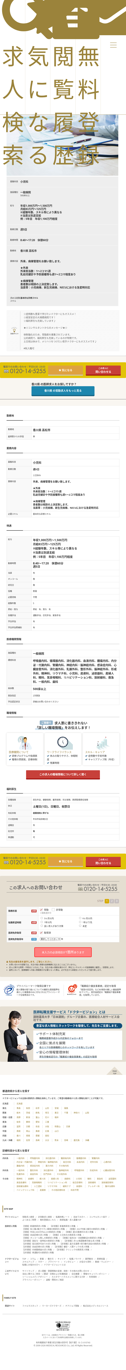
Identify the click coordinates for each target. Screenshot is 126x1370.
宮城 (57, 1108)
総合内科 (67, 1162)
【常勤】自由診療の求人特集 (35, 1235)
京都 (28, 1126)
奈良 (38, 1126)
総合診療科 (78, 1182)
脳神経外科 (64, 1170)
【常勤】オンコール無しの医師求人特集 (40, 1238)
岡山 (28, 1131)
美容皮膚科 (21, 1182)
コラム (33, 1258)
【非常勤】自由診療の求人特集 (36, 1246)
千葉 (66, 1112)
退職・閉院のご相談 (55, 1279)
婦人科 (42, 1178)
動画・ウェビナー (103, 1261)
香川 (19, 1135)
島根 (38, 1131)
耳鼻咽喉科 (37, 1182)
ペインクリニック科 (25, 1190)
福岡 (19, 1140)
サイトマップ (28, 1271)
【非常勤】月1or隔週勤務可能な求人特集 (82, 1240)
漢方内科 (49, 1165)
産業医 (43, 1190)
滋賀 (19, 1126)
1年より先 (87, 922)
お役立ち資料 (85, 1261)
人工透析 (38, 1186)
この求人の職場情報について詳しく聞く (63, 774)
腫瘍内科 (20, 1165)
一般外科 (20, 1170)
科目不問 (75, 1190)
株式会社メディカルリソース (95, 1305)
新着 (42, 1258)
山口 (57, 1131)
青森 (19, 1108)
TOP (24, 1258)
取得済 (47, 932)
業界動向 (89, 1258)
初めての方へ (79, 1217)
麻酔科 (67, 1178)
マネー (41, 1261)
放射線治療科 (22, 1186)
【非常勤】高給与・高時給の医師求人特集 (41, 1240)
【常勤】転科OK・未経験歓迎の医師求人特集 (82, 1238)
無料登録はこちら (48, 1220)
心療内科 (107, 1162)
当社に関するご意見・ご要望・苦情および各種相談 (45, 1274)
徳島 (28, 1135)
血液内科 (80, 1162)
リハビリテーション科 (57, 1182)
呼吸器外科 (79, 1170)
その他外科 (62, 1174)
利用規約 (93, 1277)
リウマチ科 (52, 1186)
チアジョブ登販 (72, 1305)
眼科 (89, 1178)
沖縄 (87, 1140)
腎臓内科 (96, 1158)
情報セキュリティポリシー (95, 1274)
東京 (57, 1112)
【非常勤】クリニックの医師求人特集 (72, 1249)
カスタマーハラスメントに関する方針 (68, 1277)
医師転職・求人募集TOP (70, 1220)
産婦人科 (55, 1178)
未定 (85, 926)
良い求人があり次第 (53, 926)
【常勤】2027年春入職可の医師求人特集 (87, 1229)
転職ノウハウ (75, 1258)
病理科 (79, 1186)
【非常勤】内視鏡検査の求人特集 (37, 1249)
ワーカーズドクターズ (51, 1305)
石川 (47, 1117)
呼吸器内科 (35, 1158)
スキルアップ (28, 1261)
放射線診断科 (107, 1182)
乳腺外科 (20, 1174)
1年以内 (48, 922)
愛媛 (38, 1135)
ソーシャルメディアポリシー (35, 1277)
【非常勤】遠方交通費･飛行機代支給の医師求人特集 (83, 1243)
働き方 (51, 1258)
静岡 (28, 1122)
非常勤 (59, 909)
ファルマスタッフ (30, 1305)
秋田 (28, 1108)
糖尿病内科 (66, 1158)
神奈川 (77, 1112)
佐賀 (28, 1140)
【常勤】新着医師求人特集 (34, 1226)
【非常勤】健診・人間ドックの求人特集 (71, 1246)
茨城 (28, 1112)
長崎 (38, 1140)
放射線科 (92, 1182)
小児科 (79, 1178)
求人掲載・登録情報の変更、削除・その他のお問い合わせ (63, 1271)
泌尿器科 (112, 1178)
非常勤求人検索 (45, 1217)
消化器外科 (48, 1170)
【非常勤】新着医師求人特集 (62, 1226)
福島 (66, 1108)
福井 (57, 1117)
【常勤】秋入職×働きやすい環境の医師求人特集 (43, 1229)
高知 (47, 1135)
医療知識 (101, 1258)
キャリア (61, 1258)
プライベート (54, 1261)
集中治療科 (110, 1186)
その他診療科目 (58, 1190)
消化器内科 (50, 1158)
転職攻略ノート (63, 1217)
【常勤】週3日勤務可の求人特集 (79, 1232)
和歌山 (58, 1126)
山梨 (87, 1112)
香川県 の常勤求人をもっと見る (63, 390)
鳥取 (19, 1131)
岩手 (38, 1108)
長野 (19, 1117)
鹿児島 (77, 1140)
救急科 (100, 1178)
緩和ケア (67, 1186)
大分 (47, 1140)
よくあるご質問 (29, 1220)
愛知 (38, 1122)
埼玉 (47, 1112)
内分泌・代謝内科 (24, 1162)
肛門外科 (47, 1174)
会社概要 (75, 1274)
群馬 (38, 1112)
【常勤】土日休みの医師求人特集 (66, 1235)
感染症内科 (35, 1165)
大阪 (47, 1126)
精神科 (19, 1178)
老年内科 (94, 1162)
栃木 (19, 1112)
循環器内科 (81, 1158)
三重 (47, 1122)
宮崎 (66, 1140)
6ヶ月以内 (87, 918)
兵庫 (68, 1126)
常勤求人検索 (28, 1217)
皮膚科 (31, 1178)
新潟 (28, 1117)
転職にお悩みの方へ (31, 1264)
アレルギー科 (94, 1186)
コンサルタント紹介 (98, 1217)
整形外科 (34, 1170)
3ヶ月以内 (49, 918)
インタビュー (69, 1261)
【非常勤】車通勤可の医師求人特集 (38, 1252)
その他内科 (64, 1165)
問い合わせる (103, 370)
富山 (38, 1117)
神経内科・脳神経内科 (48, 1162)
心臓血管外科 (109, 1170)
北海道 (19, 1103)
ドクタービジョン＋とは (55, 1264)
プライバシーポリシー (32, 1279)
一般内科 (20, 1158)
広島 (47, 1131)
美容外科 (34, 1174)
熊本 (57, 1140)
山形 (47, 1108)
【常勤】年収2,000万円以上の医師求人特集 (41, 1232)
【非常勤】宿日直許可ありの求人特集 (39, 1243)
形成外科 (94, 1170)
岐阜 (19, 1122)
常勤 (46, 909)
